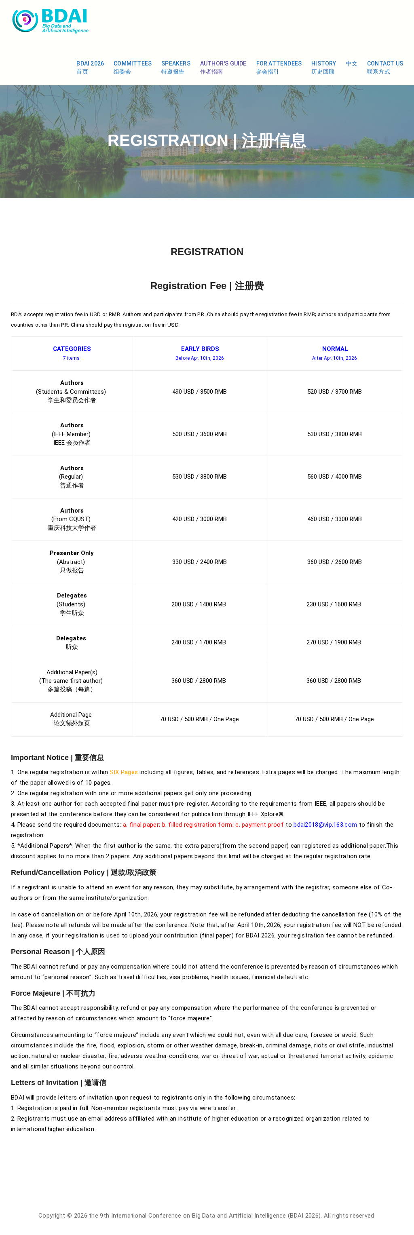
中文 (351, 63)
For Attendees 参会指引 (279, 67)
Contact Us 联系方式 (385, 67)
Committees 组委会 (133, 67)
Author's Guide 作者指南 (223, 67)
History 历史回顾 (323, 67)
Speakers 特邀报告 (175, 67)
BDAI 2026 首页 (90, 67)
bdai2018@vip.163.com (325, 824)
